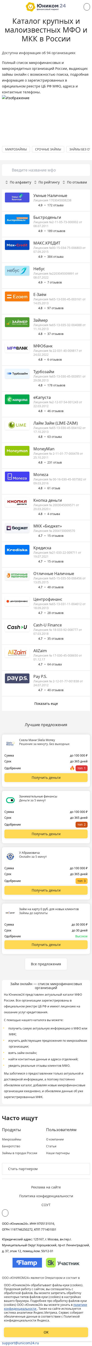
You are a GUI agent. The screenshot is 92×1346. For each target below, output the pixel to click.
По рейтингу (49, 182)
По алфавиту (20, 182)
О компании (55, 1139)
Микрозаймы (11, 1139)
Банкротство (11, 1146)
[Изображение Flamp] (27, 1263)
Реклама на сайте (46, 1187)
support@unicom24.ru (20, 1343)
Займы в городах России (19, 1153)
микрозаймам (77, 1041)
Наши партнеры (58, 1153)
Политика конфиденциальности (46, 1196)
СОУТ (46, 1204)
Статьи (51, 1146)
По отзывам (77, 182)
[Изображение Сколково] (62, 1263)
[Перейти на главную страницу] (46, 7)
